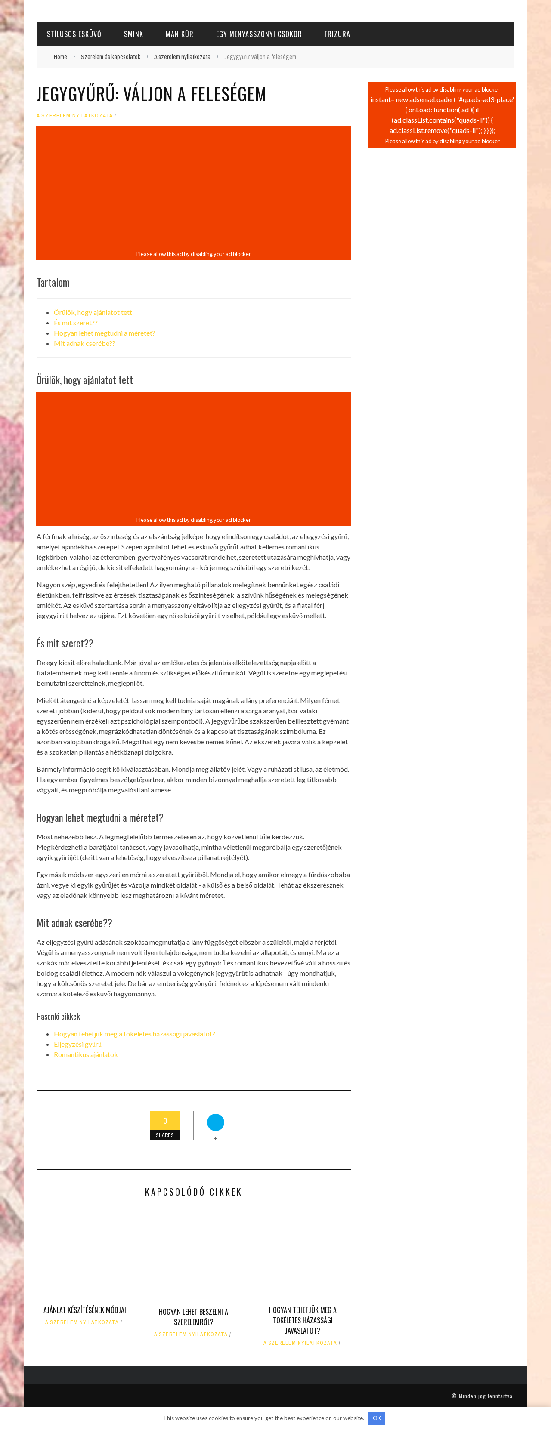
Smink (133, 34)
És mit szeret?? (76, 322)
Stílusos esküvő (74, 34)
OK (377, 1418)
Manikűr (180, 34)
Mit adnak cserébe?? (84, 343)
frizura (337, 34)
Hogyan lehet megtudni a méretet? (104, 333)
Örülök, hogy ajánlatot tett (93, 312)
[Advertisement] (194, 188)
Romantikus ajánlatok (86, 1054)
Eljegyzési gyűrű (78, 1044)
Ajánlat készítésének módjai (84, 1310)
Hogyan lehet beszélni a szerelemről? (193, 1317)
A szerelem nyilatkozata (75, 115)
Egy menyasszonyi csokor (259, 34)
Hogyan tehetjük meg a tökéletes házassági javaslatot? (134, 1033)
